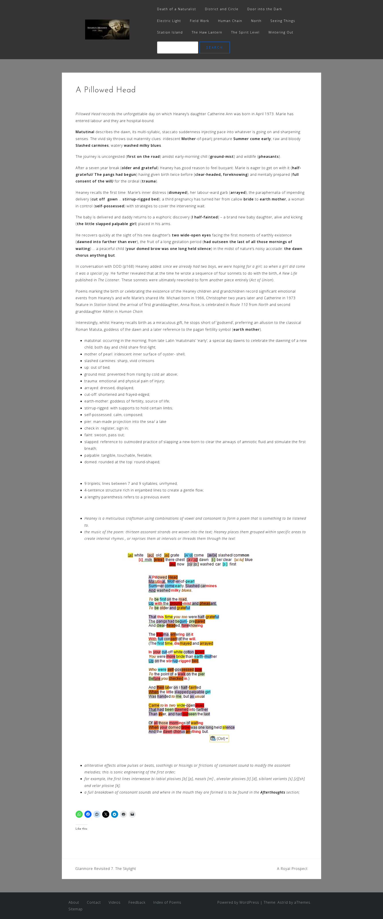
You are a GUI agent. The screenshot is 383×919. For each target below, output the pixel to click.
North (256, 21)
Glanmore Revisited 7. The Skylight (105, 868)
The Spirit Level (245, 32)
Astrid (282, 902)
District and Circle (221, 9)
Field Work (199, 21)
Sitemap (75, 909)
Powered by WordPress (238, 902)
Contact (94, 902)
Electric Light (169, 21)
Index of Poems (167, 902)
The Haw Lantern (207, 32)
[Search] (178, 47)
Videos (115, 902)
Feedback (136, 902)
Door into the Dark (264, 9)
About (73, 902)
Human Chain (230, 21)
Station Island (170, 32)
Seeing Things (282, 21)
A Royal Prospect (292, 868)
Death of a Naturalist (176, 9)
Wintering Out (280, 32)
